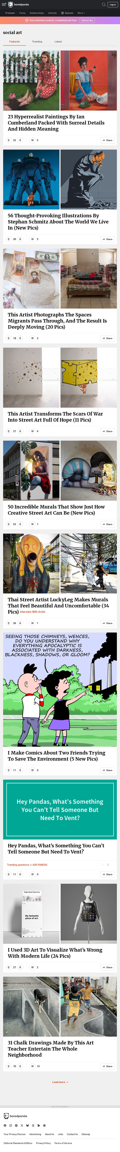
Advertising (35, 1134)
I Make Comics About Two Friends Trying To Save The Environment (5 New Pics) (56, 756)
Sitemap (86, 1134)
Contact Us (72, 1134)
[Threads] (33, 1125)
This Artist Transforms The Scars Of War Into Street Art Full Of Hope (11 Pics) (55, 417)
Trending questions (18, 864)
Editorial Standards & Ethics (18, 1143)
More (80, 13)
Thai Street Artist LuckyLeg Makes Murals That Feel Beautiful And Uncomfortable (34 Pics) (58, 606)
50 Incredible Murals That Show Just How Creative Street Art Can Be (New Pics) (56, 510)
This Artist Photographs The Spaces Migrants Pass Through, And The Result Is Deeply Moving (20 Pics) (57, 321)
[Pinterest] (16, 1125)
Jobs (60, 1134)
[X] (22, 1125)
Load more (58, 1082)
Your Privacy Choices (15, 1134)
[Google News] (44, 1125)
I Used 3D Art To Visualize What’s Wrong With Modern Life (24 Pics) (55, 953)
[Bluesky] (27, 1125)
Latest (58, 41)
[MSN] (39, 1125)
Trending (37, 41)
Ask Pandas (39, 864)
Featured (14, 41)
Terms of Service (63, 1143)
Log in (113, 4)
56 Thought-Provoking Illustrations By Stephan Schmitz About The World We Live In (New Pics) (58, 222)
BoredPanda (18, 5)
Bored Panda (15, 1116)
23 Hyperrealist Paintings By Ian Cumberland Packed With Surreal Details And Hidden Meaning (56, 123)
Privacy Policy (43, 1143)
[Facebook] (5, 1125)
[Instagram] (10, 1125)
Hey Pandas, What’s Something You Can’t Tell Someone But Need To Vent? (56, 849)
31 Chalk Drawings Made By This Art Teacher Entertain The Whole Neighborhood (51, 1049)
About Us (49, 1134)
